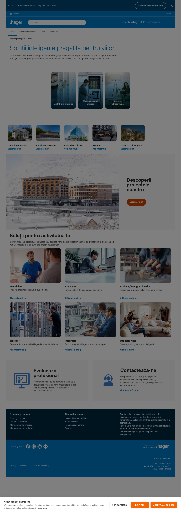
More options (119, 505)
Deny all (140, 505)
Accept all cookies (163, 505)
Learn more (42, 508)
